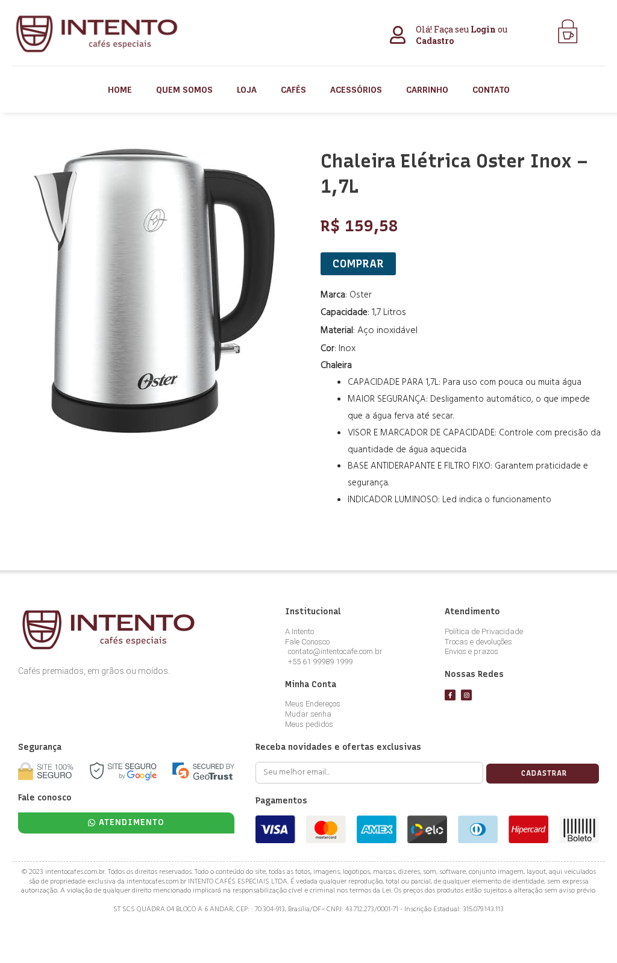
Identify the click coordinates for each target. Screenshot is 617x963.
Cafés (293, 89)
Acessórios (356, 89)
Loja (247, 89)
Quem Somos (184, 89)
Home (120, 89)
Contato (491, 89)
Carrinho (427, 89)
